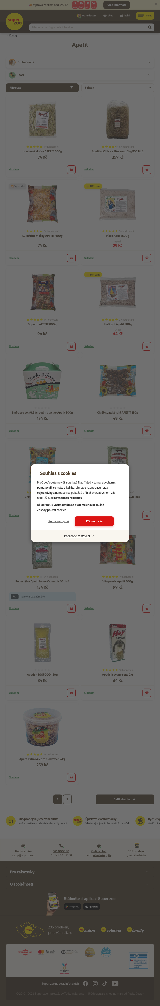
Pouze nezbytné (58, 521)
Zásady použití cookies (51, 510)
